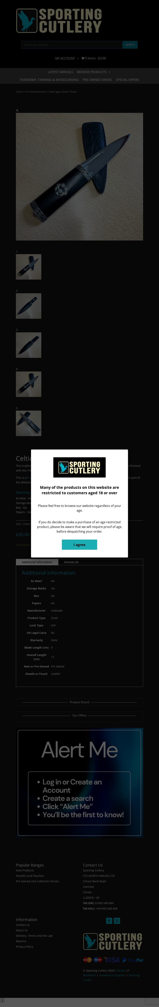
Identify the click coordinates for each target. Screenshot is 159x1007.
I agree (79, 544)
